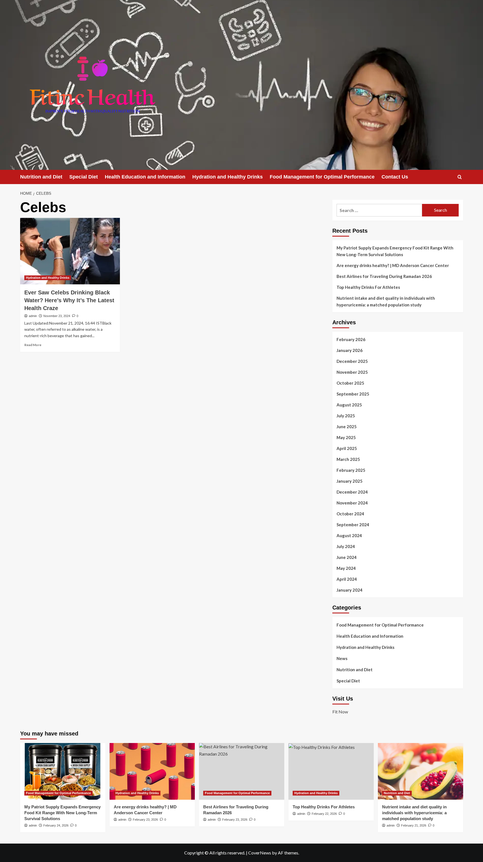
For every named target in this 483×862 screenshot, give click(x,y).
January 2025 (350, 481)
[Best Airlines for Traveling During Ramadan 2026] (241, 771)
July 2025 (346, 415)
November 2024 (352, 502)
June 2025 (347, 426)
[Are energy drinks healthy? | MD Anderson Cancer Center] (152, 771)
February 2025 (351, 470)
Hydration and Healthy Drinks (227, 177)
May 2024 (346, 568)
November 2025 (352, 372)
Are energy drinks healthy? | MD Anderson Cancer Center (393, 265)
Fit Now (340, 711)
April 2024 (347, 579)
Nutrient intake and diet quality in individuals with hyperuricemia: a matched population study (386, 301)
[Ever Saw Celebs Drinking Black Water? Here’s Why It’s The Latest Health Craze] (70, 251)
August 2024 (349, 535)
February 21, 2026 (413, 825)
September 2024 (353, 524)
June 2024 (347, 557)
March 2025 (348, 459)
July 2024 (346, 546)
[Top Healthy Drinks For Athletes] (331, 771)
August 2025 (349, 404)
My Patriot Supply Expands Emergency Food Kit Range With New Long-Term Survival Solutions (395, 251)
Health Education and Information (145, 177)
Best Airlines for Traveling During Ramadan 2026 (384, 276)
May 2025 (346, 437)
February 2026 (351, 339)
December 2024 (352, 491)
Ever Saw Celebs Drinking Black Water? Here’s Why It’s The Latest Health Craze (69, 300)
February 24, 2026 (55, 825)
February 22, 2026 (324, 813)
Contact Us (395, 177)
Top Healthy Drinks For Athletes (368, 287)
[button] (459, 177)
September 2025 (353, 393)
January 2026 (350, 350)
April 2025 (347, 448)
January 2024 (350, 589)
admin (33, 316)
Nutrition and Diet (41, 177)
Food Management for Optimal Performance (322, 177)
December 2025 (352, 361)
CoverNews (259, 852)
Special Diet (83, 177)
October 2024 (350, 513)
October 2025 (350, 382)
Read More (32, 345)
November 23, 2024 (56, 316)
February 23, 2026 (145, 819)
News (342, 658)
